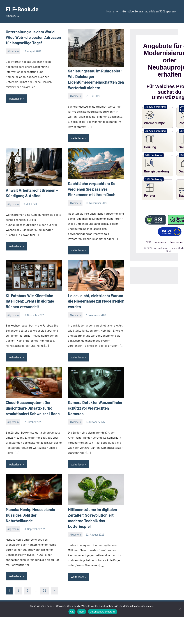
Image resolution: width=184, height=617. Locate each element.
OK (72, 611)
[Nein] (179, 609)
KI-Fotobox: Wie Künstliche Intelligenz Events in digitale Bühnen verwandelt (30, 301)
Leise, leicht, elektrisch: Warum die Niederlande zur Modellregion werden (96, 301)
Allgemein (13, 51)
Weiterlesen (15, 98)
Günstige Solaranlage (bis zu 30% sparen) (148, 11)
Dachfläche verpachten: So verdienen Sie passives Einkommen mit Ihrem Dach (91, 189)
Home (110, 11)
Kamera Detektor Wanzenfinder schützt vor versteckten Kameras (95, 408)
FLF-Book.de (22, 9)
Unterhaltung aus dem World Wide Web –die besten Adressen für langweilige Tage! (33, 37)
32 (44, 590)
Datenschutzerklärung (103, 611)
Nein (81, 611)
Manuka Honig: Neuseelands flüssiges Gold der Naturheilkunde (30, 515)
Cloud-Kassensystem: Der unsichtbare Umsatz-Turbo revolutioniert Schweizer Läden (33, 408)
